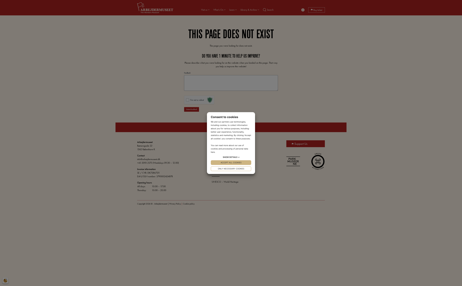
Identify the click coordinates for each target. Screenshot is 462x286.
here (213, 152)
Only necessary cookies (231, 168)
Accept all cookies (231, 162)
